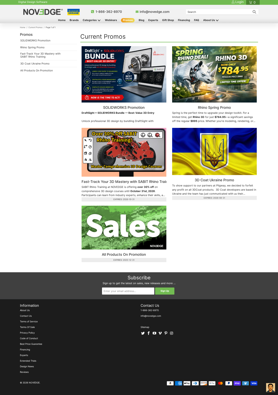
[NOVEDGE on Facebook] (148, 333)
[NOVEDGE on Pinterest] (166, 333)
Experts (153, 20)
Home (62, 20)
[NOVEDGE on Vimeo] (160, 333)
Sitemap (145, 327)
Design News (27, 366)
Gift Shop (168, 20)
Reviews (24, 372)
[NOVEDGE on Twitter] (143, 333)
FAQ (196, 20)
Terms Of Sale (27, 327)
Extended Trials (28, 360)
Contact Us (26, 315)
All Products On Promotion (36, 70)
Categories (90, 20)
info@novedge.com (155, 12)
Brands (74, 20)
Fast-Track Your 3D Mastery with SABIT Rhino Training (40, 55)
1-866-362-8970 (109, 12)
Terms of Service (29, 321)
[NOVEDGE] (43, 12)
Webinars (111, 20)
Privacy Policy (27, 332)
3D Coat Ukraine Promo (35, 63)
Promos (128, 20)
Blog (141, 20)
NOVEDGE (34, 382)
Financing (184, 20)
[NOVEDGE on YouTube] (154, 333)
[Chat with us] (270, 387)
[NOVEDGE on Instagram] (171, 333)
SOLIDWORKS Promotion (35, 40)
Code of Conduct (29, 338)
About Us (209, 20)
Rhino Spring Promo (32, 47)
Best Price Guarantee (31, 344)
